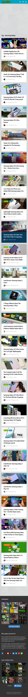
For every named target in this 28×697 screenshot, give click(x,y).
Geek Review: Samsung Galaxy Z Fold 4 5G (13, 465)
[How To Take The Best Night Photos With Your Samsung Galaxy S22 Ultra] (14, 570)
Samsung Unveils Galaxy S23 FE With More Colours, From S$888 (13, 259)
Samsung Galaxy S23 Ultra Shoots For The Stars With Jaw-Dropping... (14, 396)
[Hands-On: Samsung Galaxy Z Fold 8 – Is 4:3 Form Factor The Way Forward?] (14, 66)
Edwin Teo (8, 331)
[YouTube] (8, 653)
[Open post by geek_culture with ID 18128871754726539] (14, 607)
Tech (10, 63)
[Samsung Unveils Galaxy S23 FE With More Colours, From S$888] (14, 249)
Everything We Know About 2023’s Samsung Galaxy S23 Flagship (14, 419)
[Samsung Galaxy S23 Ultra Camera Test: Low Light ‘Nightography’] (14, 341)
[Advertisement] (14, 20)
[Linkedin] (13, 653)
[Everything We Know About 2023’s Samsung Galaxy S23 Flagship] (14, 410)
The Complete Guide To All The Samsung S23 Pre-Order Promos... (13, 373)
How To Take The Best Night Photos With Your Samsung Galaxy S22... (14, 579)
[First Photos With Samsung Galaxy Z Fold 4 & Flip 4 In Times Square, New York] (14, 524)
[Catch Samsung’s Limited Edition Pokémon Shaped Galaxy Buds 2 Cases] (14, 318)
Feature (5, 63)
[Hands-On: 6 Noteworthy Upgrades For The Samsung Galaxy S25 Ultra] (14, 135)
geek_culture (5, 603)
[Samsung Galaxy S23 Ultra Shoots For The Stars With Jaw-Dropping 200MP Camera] (14, 387)
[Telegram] (16, 653)
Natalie (7, 239)
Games (10, 155)
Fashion (5, 178)
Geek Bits (6, 86)
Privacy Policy (9, 693)
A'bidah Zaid (8, 262)
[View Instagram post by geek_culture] (8, 612)
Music (10, 224)
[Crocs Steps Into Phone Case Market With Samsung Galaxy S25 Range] (14, 180)
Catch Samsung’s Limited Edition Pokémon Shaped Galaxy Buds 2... (13, 327)
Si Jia (7, 56)
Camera (8, 338)
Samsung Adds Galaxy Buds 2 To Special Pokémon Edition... (13, 556)
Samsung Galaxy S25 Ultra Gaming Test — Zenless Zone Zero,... (14, 167)
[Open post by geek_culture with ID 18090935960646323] (23, 607)
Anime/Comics (6, 315)
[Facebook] (2, 653)
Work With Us (15, 693)
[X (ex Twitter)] (11, 653)
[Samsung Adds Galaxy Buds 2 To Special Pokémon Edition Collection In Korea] (14, 547)
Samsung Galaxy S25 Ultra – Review (12, 121)
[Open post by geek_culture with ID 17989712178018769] (14, 619)
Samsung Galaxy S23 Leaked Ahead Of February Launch (14, 442)
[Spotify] (22, 653)
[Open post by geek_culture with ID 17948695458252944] (23, 619)
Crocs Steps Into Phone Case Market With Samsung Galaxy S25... (14, 190)
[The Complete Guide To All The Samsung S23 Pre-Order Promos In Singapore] (14, 364)
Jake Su (7, 377)
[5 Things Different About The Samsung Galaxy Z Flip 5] (14, 295)
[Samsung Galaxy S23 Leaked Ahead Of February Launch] (14, 432)
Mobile (14, 155)
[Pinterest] (19, 653)
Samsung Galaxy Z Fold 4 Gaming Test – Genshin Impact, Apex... (13, 511)
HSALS (7, 125)
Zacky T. (7, 583)
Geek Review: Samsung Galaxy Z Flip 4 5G (13, 488)
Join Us (19, 693)
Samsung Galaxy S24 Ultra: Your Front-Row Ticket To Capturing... (13, 236)
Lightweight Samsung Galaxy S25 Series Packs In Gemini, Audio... (13, 213)
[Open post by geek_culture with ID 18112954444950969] (5, 607)
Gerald (7, 308)
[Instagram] (5, 653)
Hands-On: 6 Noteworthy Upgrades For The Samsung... (12, 144)
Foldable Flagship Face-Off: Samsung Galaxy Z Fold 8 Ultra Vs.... (14, 52)
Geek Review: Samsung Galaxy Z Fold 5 (13, 282)
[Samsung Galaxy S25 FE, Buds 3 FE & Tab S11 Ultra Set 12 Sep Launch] (14, 89)
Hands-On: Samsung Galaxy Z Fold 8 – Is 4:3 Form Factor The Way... (14, 75)
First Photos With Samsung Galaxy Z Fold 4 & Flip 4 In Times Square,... (14, 534)
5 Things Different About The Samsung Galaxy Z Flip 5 (12, 304)
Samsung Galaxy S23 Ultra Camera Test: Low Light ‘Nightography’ (14, 350)
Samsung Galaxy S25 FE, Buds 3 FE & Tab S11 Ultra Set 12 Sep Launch (14, 98)
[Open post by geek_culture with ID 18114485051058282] (5, 619)
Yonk (7, 79)
